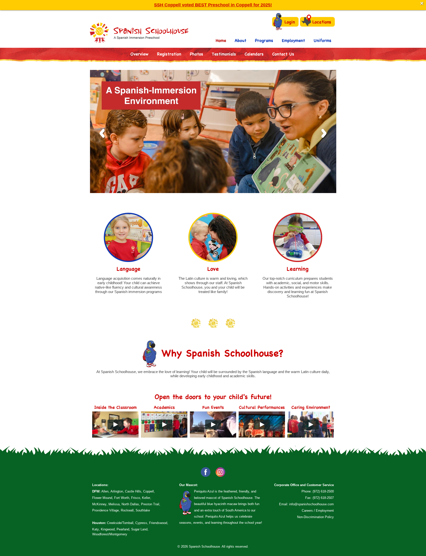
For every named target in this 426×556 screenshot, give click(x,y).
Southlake (143, 510)
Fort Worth (121, 498)
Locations (321, 22)
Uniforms (322, 40)
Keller (146, 498)
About (240, 40)
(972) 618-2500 (323, 491)
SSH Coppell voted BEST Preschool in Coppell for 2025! (213, 4)
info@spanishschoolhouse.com (311, 504)
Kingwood (108, 529)
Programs (264, 40)
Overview (139, 54)
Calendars (254, 54)
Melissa (114, 504)
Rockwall (127, 510)
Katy (95, 529)
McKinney (99, 504)
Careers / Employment (318, 510)
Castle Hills (133, 491)
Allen (104, 491)
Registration (169, 54)
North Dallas (130, 504)
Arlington (116, 491)
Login (289, 22)
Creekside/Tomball (120, 523)
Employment (293, 40)
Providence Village (105, 510)
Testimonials (224, 54)
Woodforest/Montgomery (109, 534)
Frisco (135, 498)
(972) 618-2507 (323, 498)
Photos (196, 54)
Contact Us (283, 54)
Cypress (141, 523)
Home (221, 40)
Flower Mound (102, 498)
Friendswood (158, 523)
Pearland (123, 529)
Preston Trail (150, 504)
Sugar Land (139, 529)
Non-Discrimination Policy (315, 517)
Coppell (148, 491)
